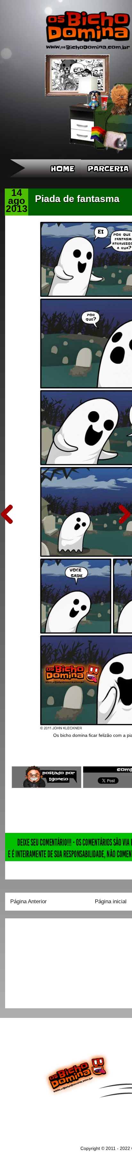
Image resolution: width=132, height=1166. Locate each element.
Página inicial (111, 901)
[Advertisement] (50, 961)
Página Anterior (28, 901)
